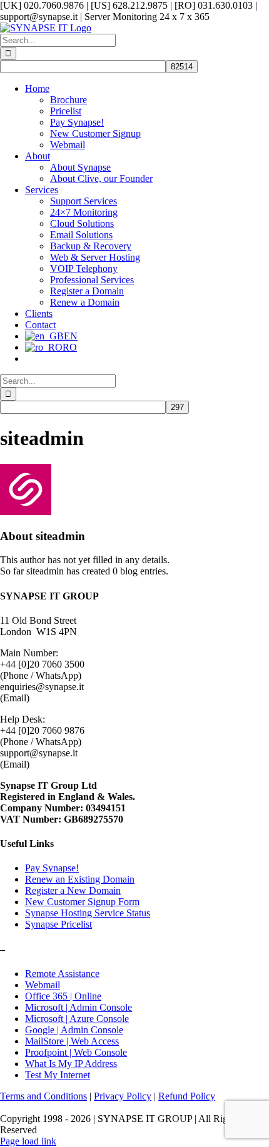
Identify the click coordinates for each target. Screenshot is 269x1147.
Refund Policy (186, 1096)
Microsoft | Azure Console (77, 1018)
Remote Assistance (62, 973)
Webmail (42, 984)
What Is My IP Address (71, 1063)
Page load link (28, 1141)
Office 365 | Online (63, 996)
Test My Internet (57, 1074)
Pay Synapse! (52, 868)
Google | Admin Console (74, 1029)
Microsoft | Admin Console (78, 1007)
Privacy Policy (122, 1096)
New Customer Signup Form (82, 901)
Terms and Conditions (43, 1096)
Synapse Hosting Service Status (87, 913)
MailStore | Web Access (72, 1041)
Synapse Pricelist (58, 924)
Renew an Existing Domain (79, 879)
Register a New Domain (73, 890)
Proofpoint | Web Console (76, 1052)
